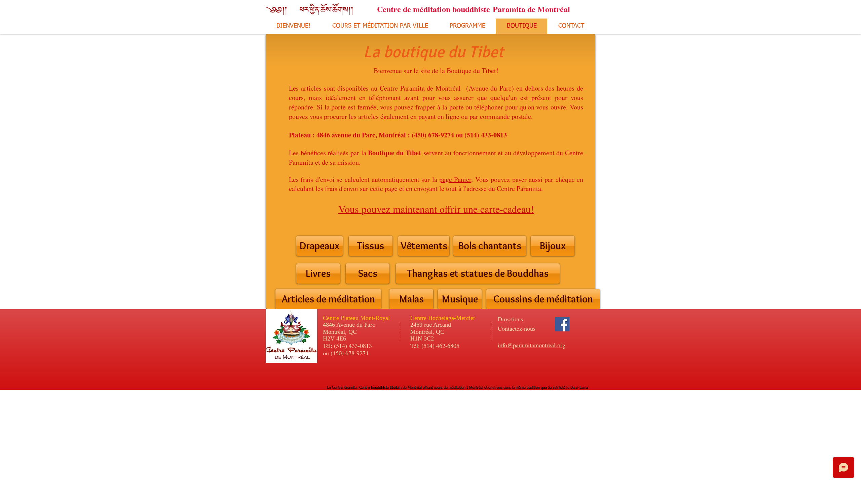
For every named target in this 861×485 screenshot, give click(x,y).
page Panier (455, 179)
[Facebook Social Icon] (562, 324)
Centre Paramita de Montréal (420, 88)
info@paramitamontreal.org (531, 345)
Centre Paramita (519, 188)
